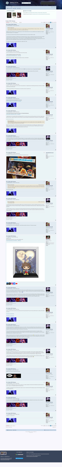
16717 (48, 56)
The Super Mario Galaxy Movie (42, 12)
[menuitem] (12, 7)
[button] (44, 22)
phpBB (28, 431)
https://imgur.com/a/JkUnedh (10, 313)
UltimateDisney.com (7, 456)
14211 (48, 375)
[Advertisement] (48, 3)
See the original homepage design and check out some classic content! (6, 459)
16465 (48, 73)
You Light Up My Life (35, 14)
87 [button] (48, 22)
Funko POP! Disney (10, 21)
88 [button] (49, 22)
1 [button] (46, 22)
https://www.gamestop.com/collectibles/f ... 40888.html (13, 240)
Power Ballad (30, 12)
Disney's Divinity (49, 71)
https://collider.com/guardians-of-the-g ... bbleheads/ (13, 114)
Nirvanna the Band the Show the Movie (44, 14)
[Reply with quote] (44, 24)
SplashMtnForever (50, 152)
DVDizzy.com (2, 456)
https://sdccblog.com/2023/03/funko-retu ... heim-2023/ (13, 55)
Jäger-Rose (48, 239)
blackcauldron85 (49, 28)
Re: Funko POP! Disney (11, 24)
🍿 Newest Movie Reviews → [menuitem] (17, 6)
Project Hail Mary (34, 12)
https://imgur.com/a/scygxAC (10, 315)
